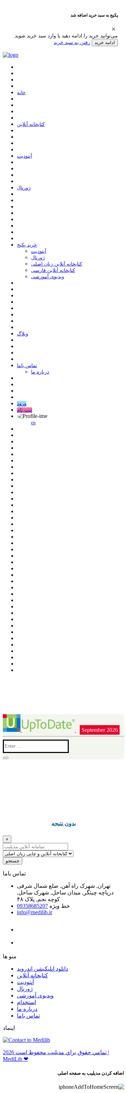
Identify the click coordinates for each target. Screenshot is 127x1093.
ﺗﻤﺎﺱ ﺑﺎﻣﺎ (27, 365)
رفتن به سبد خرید (72, 42)
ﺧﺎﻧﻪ (21, 92)
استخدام (26, 1002)
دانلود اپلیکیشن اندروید (42, 969)
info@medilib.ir (34, 912)
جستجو (12, 860)
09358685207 (32, 906)
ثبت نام (24, 410)
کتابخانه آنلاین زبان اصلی (56, 264)
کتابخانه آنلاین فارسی (53, 270)
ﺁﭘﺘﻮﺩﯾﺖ (24, 156)
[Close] (113, 29)
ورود (21, 403)
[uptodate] (39, 730)
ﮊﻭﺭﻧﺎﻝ (24, 187)
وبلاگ (22, 333)
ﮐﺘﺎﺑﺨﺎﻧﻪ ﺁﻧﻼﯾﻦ (31, 124)
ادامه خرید (105, 42)
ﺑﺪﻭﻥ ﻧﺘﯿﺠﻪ (64, 823)
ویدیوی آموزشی (47, 276)
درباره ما (40, 372)
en (33, 422)
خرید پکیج (27, 245)
